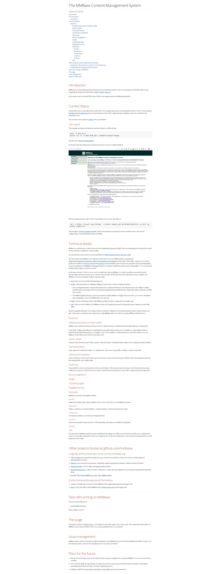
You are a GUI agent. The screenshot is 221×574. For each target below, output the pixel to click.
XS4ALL (127, 113)
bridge (73, 284)
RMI (121, 295)
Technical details (74, 21)
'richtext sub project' (108, 487)
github (102, 92)
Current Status (73, 17)
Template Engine (76, 466)
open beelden (75, 506)
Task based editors (78, 31)
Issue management (75, 74)
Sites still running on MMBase (78, 70)
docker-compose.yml (86, 231)
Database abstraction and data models (84, 26)
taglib (73, 301)
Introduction (73, 14)
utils (72, 304)
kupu (72, 487)
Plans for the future (75, 77)
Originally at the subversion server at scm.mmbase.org (88, 65)
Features (73, 24)
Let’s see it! (74, 19)
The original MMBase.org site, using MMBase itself (94, 475)
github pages (88, 524)
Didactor (74, 463)
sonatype (101, 263)
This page (72, 72)
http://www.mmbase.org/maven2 (80, 261)
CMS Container (76, 458)
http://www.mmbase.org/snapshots (105, 261)
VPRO (97, 92)
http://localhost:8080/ (86, 141)
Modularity (75, 47)
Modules (77, 58)
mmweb (73, 475)
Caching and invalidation (80, 33)
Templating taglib (78, 42)
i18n (73, 60)
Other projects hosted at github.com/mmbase (83, 63)
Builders (76, 49)
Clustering (75, 35)
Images (74, 40)
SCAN (119, 248)
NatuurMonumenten (78, 470)
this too (107, 92)
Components (78, 53)
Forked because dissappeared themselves (84, 67)
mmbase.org (84, 113)
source (83, 506)
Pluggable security (78, 44)
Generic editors (77, 28)
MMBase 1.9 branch (92, 266)
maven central (89, 263)
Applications (78, 51)
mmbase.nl (73, 113)
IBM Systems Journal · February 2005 (118, 255)
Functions (77, 56)
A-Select (73, 484)
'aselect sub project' (114, 484)
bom (72, 281)
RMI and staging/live (79, 37)
